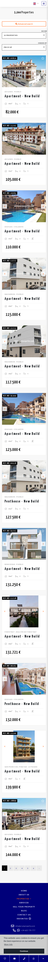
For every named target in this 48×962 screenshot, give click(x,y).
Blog (24, 911)
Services (24, 903)
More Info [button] (8, 944)
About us (24, 895)
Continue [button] (24, 951)
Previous (4, 71)
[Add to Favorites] (42, 58)
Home (24, 891)
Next (43, 71)
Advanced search (25, 24)
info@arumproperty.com (25, 926)
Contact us (24, 915)
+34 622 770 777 (28, 930)
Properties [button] (23, 899)
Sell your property (24, 907)
